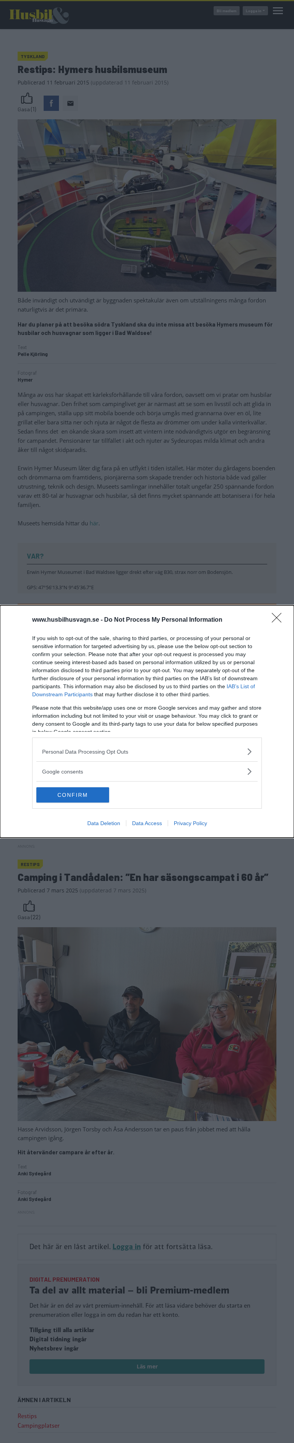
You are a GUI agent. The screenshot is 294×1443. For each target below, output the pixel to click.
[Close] (279, 620)
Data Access (147, 823)
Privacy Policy (190, 823)
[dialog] (147, 721)
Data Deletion (103, 823)
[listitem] (147, 752)
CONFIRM (72, 795)
